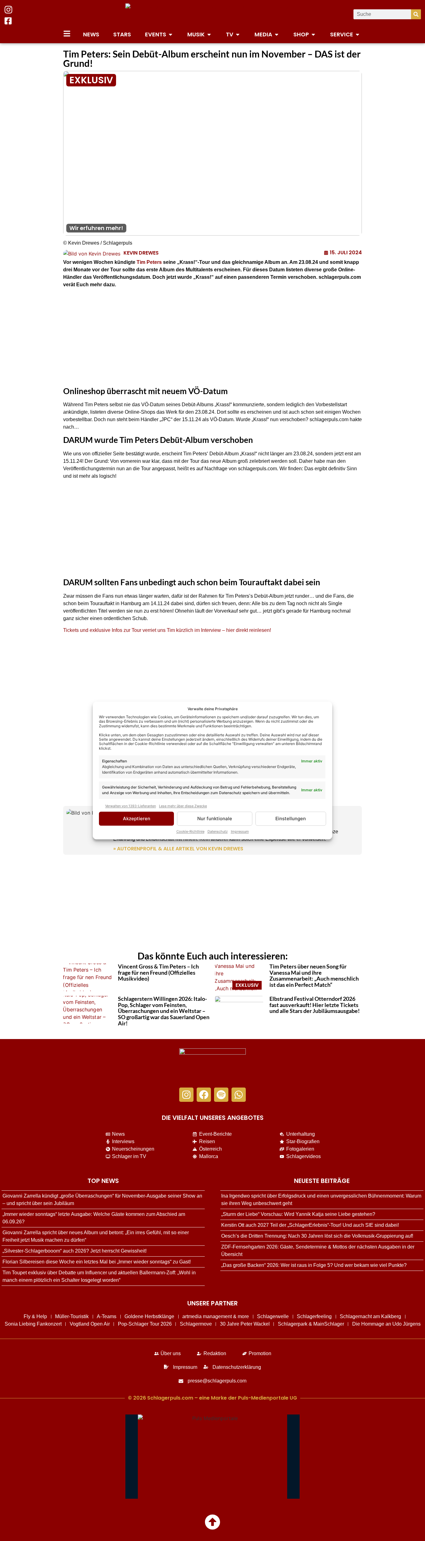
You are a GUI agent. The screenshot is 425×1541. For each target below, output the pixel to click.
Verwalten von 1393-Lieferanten (130, 806)
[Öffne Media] (276, 34)
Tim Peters (149, 262)
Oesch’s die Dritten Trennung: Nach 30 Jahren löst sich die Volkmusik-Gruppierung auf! (317, 1236)
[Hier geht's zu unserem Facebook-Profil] (8, 21)
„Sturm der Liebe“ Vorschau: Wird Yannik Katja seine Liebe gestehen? (298, 1214)
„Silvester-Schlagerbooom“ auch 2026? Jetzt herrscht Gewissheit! (74, 1251)
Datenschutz (218, 832)
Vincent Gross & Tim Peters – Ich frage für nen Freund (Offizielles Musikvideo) (158, 972)
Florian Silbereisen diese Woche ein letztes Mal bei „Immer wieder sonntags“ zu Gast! (96, 1261)
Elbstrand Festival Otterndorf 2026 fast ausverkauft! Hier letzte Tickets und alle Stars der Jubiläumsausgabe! (314, 1004)
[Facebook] (204, 1095)
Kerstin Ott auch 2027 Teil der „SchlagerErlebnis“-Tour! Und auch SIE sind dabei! (310, 1225)
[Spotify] (221, 1095)
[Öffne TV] (238, 34)
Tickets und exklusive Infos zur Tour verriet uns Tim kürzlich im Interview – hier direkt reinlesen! (167, 630)
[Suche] (416, 14)
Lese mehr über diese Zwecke (183, 806)
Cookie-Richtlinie (190, 832)
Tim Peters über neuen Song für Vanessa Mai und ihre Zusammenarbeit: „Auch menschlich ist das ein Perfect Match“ (314, 975)
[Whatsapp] (238, 1095)
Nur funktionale (214, 818)
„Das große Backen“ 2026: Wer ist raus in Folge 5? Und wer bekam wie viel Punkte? (314, 1265)
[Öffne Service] (357, 34)
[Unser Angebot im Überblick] (67, 33)
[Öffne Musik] (209, 34)
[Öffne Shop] (313, 34)
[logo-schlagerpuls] (212, 1064)
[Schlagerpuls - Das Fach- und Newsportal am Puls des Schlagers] (212, 14)
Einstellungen (290, 818)
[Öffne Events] (170, 34)
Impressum (240, 832)
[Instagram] (186, 1095)
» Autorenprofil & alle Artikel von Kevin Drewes (178, 848)
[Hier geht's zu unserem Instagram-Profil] (8, 9)
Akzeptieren (136, 818)
